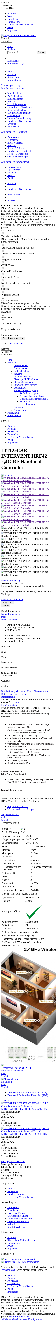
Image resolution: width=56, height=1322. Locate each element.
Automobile (13, 137)
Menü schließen (15, 343)
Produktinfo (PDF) (10, 580)
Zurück (4, 820)
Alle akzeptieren (19, 1319)
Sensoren (11, 123)
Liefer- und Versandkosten (20, 24)
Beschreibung (8, 691)
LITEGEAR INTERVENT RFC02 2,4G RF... (24, 1109)
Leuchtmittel (13, 115)
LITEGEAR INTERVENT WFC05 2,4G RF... (24, 1134)
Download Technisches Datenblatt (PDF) (27, 1095)
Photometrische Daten (12, 1070)
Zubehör (24, 694)
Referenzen (13, 412)
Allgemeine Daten (24, 691)
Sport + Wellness (15, 148)
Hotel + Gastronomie (17, 153)
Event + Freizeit (15, 142)
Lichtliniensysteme (16, 104)
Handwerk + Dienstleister (20, 151)
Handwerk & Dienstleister (20, 1218)
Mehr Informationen (19, 1316)
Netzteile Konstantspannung (34, 398)
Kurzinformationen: (11, 614)
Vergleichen (7, 602)
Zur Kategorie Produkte (13, 88)
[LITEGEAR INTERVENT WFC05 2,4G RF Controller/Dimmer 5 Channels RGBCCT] (28, 1131)
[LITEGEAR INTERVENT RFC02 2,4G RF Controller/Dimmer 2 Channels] (28, 1106)
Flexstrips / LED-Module (19, 107)
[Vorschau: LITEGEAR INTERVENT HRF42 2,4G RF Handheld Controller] (28, 480)
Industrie (11, 101)
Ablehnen (6, 1319)
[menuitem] (31, 13)
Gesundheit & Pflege (17, 1215)
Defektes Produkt (16, 1194)
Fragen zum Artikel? (17, 806)
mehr (3, 616)
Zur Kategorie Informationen (15, 161)
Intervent (30, 404)
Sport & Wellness (16, 1227)
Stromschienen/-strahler (18, 112)
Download (13, 694)
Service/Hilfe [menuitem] (17, 19)
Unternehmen (14, 167)
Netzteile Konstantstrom (32, 396)
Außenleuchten (14, 96)
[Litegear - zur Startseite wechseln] (18, 35)
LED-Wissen (13, 170)
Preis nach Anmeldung (12, 599)
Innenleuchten (14, 93)
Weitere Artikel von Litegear (21, 809)
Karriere (11, 13)
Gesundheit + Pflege (17, 156)
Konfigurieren (35, 1319)
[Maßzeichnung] (9, 1079)
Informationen (14, 415)
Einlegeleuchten (15, 98)
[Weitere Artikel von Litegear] (6, 475)
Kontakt (11, 16)
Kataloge (11, 172)
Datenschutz (13, 22)
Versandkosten (8, 1270)
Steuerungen (26, 401)
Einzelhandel (13, 140)
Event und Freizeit (16, 1213)
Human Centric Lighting (19, 118)
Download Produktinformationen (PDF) (27, 1092)
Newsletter (12, 19)
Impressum (12, 30)
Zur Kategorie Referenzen (14, 132)
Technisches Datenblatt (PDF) (16, 1067)
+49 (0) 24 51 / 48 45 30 (13, 1161)
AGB (10, 27)
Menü (10, 46)
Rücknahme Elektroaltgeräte (21, 1240)
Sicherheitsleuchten (16, 110)
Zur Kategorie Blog (11, 85)
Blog (9, 360)
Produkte (11, 362)
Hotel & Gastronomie (18, 1221)
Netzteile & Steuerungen (19, 121)
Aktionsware (13, 126)
